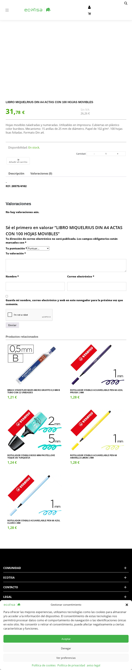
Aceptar (66, 639)
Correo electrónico (80, 276)
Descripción (16, 173)
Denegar (66, 648)
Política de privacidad (71, 665)
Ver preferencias (66, 658)
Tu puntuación (16, 248)
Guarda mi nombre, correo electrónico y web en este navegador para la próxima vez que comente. (64, 302)
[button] (127, 604)
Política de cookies (44, 665)
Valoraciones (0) (41, 173)
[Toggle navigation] (7, 10)
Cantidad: (81, 153)
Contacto (10, 587)
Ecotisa (9, 577)
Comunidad (12, 568)
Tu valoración (16, 253)
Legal (7, 597)
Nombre (12, 276)
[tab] (16, 173)
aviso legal (93, 665)
